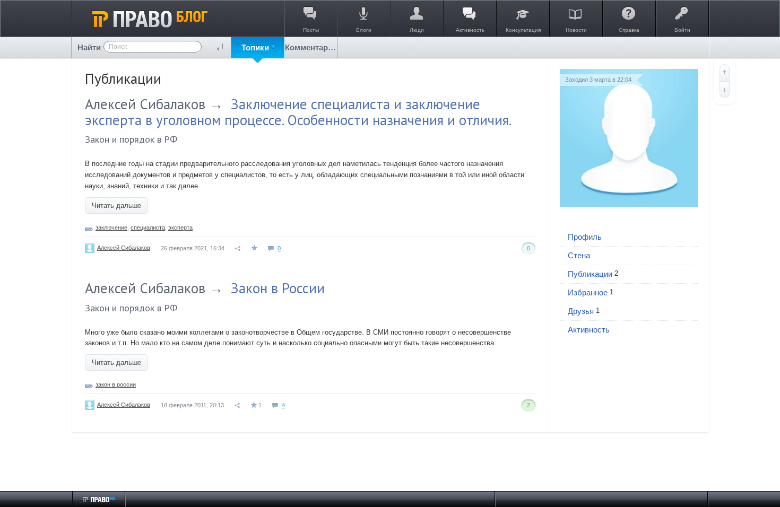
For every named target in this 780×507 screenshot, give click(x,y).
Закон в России (278, 288)
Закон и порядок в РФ (131, 139)
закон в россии (116, 384)
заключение (111, 227)
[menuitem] (257, 47)
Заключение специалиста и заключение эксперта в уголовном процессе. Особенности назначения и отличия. (298, 112)
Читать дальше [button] (116, 205)
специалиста (148, 227)
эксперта (180, 227)
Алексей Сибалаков (145, 104)
